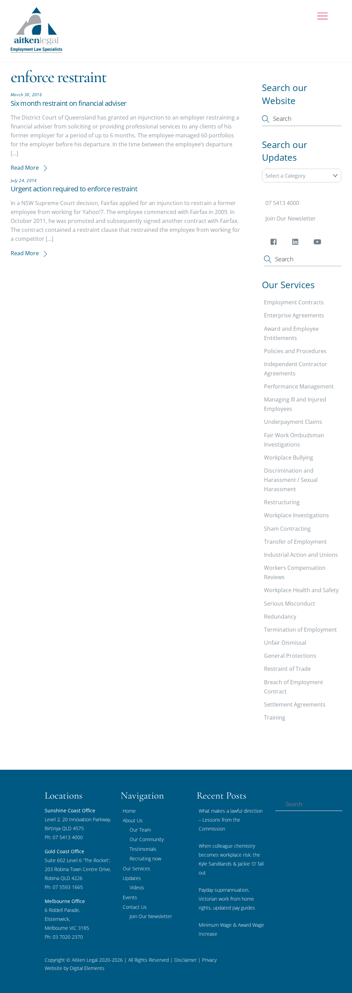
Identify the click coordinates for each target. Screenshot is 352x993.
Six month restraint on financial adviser (68, 103)
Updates (132, 878)
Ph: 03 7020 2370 (64, 937)
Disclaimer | (187, 960)
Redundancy (280, 616)
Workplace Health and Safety (301, 590)
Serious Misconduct (289, 603)
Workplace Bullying (288, 457)
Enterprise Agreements (294, 315)
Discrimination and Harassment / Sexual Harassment (291, 480)
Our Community (147, 839)
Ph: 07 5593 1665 (64, 887)
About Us (133, 820)
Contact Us (135, 907)
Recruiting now (145, 858)
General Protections (290, 655)
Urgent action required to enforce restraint (74, 188)
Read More (25, 167)
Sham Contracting (287, 528)
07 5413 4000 (282, 203)
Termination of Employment (300, 629)
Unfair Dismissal (285, 642)
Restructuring (282, 502)
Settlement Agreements (295, 704)
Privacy (209, 960)
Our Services (136, 868)
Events (130, 897)
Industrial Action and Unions (301, 554)
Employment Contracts (294, 302)
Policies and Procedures (295, 351)
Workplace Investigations (296, 515)
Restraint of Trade (287, 669)
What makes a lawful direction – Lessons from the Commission (231, 820)
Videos (137, 887)
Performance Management (299, 386)
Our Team (140, 829)
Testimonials (143, 849)
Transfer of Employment (295, 541)
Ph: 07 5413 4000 (64, 837)
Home (129, 811)
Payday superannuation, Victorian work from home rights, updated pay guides (227, 899)
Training (274, 717)
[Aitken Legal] (36, 49)
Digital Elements (87, 968)
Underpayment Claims (293, 422)
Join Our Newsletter (290, 218)
